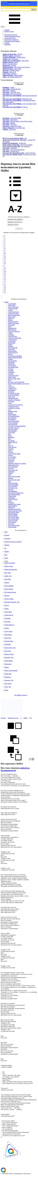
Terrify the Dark (13, 483)
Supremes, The (8, 680)
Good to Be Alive (13, 375)
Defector (10, 346)
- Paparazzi (10, 73)
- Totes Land (9, 129)
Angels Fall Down (13, 312)
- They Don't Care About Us (16, 67)
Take (9, 481)
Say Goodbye (12, 457)
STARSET (7, 644)
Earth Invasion (12, 351)
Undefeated (11, 497)
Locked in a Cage (13, 406)
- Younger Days (11, 151)
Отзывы (7, 43)
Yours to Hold (12, 527)
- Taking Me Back (12, 89)
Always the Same (13, 307)
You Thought (12, 522)
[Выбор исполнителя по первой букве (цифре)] (15, 215)
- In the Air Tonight (12, 118)
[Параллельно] (14, 732)
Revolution (11, 440)
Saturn (10, 450)
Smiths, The (7, 576)
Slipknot (6, 545)
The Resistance (12, 491)
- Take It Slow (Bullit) (17, 145)
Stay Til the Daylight (14, 476)
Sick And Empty (13, 467)
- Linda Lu (15, 107)
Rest (9, 439)
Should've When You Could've (17, 463)
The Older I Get (12, 488)
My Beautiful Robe (13, 416)
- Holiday (9, 123)
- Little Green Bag (19, 153)
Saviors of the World (14, 453)
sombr (6, 558)
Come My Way (12, 336)
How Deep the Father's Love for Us (18, 383)
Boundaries (11, 325)
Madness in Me (12, 411)
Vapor (10, 501)
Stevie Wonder (8, 589)
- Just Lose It (9, 72)
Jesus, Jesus (11, 396)
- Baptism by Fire (17, 99)
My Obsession (12, 418)
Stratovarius (7, 664)
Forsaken (10, 370)
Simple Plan (7, 674)
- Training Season (11, 70)
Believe (10, 320)
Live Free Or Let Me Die (15, 405)
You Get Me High (13, 519)
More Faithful (12, 414)
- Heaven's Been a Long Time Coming (17, 121)
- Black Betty (10, 119)
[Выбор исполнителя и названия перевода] (15, 187)
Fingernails (11, 362)
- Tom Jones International (13, 149)
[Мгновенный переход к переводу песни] (15, 201)
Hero (9, 380)
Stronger (10, 478)
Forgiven (10, 369)
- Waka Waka (16, 60)
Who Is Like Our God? (15, 511)
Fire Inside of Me (13, 367)
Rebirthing (11, 437)
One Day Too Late (13, 427)
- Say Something (16, 146)
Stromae (6, 535)
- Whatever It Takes (12, 126)
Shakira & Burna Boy (10, 569)
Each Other (11, 349)
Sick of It (10, 468)
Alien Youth (11, 305)
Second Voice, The (9, 647)
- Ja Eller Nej (14, 143)
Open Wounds (12, 431)
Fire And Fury (12, 365)
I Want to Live (12, 388)
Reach (10, 436)
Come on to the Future (14, 338)
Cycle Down (12, 341)
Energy (10, 354)
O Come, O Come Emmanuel (16, 426)
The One (10, 489)
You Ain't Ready (13, 515)
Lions (9, 403)
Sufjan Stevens (8, 615)
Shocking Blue (8, 641)
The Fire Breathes (13, 484)
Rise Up (10, 445)
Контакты (7, 44)
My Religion (11, 419)
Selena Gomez (8, 566)
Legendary (11, 401)
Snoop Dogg (8, 612)
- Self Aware (10, 59)
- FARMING (10, 148)
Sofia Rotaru (8, 634)
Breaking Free (12, 328)
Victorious (11, 502)
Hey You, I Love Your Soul (16, 382)
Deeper (10, 344)
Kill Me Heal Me (13, 398)
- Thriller (8, 87)
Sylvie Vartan (8, 631)
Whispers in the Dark (14, 509)
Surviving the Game (14, 480)
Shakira (6, 551)
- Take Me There (10, 64)
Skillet (25, 718)
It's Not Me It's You (13, 393)
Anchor (10, 310)
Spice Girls (7, 638)
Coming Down (12, 339)
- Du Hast (9, 65)
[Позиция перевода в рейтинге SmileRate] (33, 760)
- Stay (15, 138)
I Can (9, 385)
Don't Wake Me (12, 347)
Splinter (10, 473)
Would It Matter (12, 514)
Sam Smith (7, 579)
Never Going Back (13, 421)
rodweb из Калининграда (15, 769)
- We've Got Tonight (12, 94)
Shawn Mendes (8, 586)
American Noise (13, 308)
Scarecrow (11, 460)
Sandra (6, 608)
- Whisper (9, 90)
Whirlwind (11, 507)
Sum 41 (6, 605)
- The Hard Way (14, 57)
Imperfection (11, 390)
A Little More (12, 303)
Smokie (6, 628)
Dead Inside (11, 343)
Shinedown (7, 677)
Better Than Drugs (13, 323)
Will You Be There (13, 512)
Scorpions (7, 538)
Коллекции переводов (11, 39)
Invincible (11, 392)
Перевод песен (9, 31)
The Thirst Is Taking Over (15, 493)
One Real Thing (13, 429)
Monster (10, 413)
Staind (6, 690)
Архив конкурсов (9, 38)
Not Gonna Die (12, 424)
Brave (10, 326)
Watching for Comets (14, 504)
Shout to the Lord (13, 465)
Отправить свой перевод (12, 41)
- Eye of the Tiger (14, 128)
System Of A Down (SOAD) (12, 541)
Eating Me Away (13, 352)
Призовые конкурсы (10, 35)
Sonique (6, 595)
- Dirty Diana (12, 69)
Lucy (9, 409)
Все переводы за (20, 109)
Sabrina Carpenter (9, 563)
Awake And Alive (13, 313)
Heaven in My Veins (14, 378)
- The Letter (10, 124)
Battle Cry (11, 318)
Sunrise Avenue (9, 654)
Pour (9, 434)
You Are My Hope (13, 517)
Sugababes (7, 618)
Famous (10, 359)
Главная (6, 30)
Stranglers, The (8, 657)
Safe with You (12, 447)
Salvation (11, 449)
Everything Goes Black (15, 356)
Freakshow (11, 372)
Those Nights (12, 496)
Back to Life (11, 317)
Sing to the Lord (13, 470)
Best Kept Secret (13, 321)
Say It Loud (11, 458)
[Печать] (30, 760)
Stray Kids (7, 572)
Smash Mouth (8, 660)
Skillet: (6, 302)
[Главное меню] (14, 25)
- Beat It (10, 62)
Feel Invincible (12, 361)
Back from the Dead (14, 315)
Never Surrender (13, 422)
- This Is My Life (11, 92)
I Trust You (11, 387)
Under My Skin (12, 499)
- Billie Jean (11, 56)
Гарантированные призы (12, 36)
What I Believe (12, 506)
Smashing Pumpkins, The (11, 602)
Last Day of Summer (14, 400)
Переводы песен (13, 718)
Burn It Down (12, 330)
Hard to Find (12, 377)
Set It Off (11, 462)
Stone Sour (7, 651)
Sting (5, 532)
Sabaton (6, 582)
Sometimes (11, 471)
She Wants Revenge (10, 592)
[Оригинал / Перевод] (14, 760)
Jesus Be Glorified (13, 395)
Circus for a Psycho (14, 331)
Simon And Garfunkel (10, 670)
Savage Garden (8, 599)
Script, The (7, 687)
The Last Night (12, 486)
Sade (5, 555)
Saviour (10, 455)
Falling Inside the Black (15, 357)
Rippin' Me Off (12, 442)
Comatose (11, 334)
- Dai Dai (12, 54)
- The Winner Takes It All (12, 77)
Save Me (10, 452)
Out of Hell (11, 432)
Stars (9, 475)
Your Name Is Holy (14, 525)
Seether (6, 667)
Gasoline (10, 374)
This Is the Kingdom (14, 494)
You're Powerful (13, 520)
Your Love (11, 524)
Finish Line (11, 364)
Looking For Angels (14, 408)
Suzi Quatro (7, 683)
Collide (10, 333)
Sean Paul (7, 621)
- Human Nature (13, 75)
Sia (5, 548)
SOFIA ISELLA (9, 625)
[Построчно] (14, 746)
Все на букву (21, 695)
